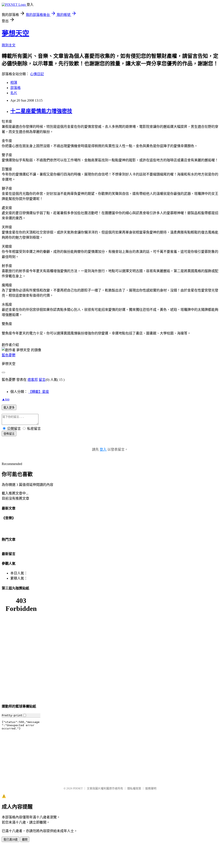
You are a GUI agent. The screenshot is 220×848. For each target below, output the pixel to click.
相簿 (13, 82)
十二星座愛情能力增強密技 (41, 111)
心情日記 (37, 74)
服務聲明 (150, 788)
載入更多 (9, 407)
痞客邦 (33, 379)
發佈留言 (9, 433)
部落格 (15, 88)
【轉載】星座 (38, 391)
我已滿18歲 (10, 839)
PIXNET (78, 788)
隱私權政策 (134, 788)
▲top (5, 399)
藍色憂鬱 (8, 355)
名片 (13, 93)
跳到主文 (8, 45)
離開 (25, 839)
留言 (42, 379)
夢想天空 (15, 33)
